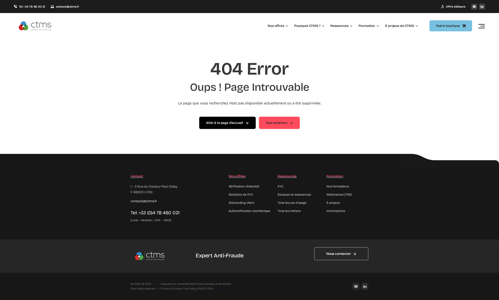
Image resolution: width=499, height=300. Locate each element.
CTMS (155, 284)
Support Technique (226, 288)
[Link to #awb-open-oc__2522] (481, 26)
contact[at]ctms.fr (144, 201)
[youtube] (474, 7)
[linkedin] (482, 7)
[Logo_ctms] (35, 18)
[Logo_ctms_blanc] (150, 249)
